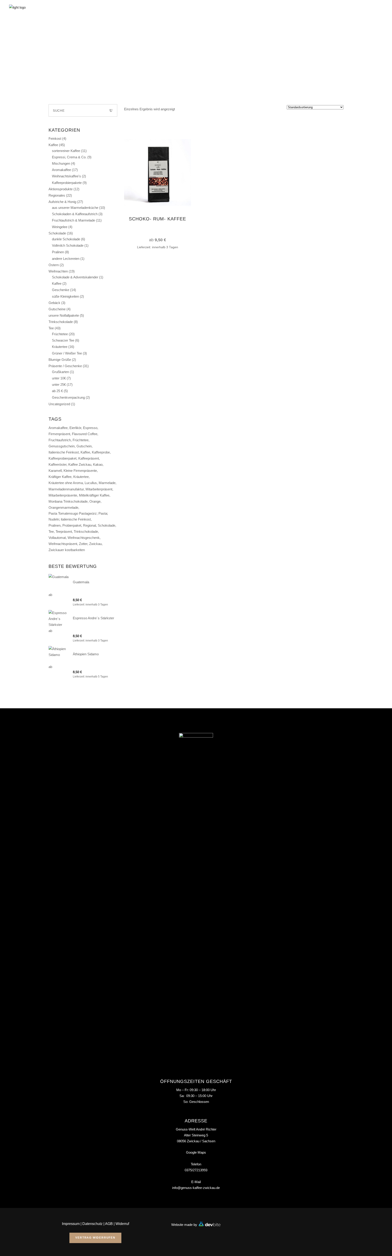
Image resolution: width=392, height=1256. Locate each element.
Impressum (71, 1224)
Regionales (57, 195)
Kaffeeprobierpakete (67, 183)
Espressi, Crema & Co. (69, 157)
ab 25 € (57, 391)
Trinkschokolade (61, 322)
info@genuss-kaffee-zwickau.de (196, 1188)
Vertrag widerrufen (95, 1237)
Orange (94, 501)
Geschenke (60, 290)
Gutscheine (57, 309)
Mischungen (61, 163)
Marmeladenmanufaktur (66, 489)
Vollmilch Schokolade (67, 245)
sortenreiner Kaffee (66, 151)
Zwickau (95, 544)
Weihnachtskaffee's (66, 176)
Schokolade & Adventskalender (75, 277)
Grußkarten (60, 372)
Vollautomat (57, 538)
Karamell (55, 471)
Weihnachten (58, 271)
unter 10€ (59, 378)
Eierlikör (75, 428)
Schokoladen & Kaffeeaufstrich (75, 214)
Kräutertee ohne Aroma (66, 483)
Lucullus (91, 483)
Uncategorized (59, 404)
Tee (51, 328)
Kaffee (53, 145)
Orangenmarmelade (63, 507)
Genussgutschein (62, 446)
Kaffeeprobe (101, 452)
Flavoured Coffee (84, 434)
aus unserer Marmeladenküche (75, 208)
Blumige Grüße (60, 360)
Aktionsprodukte (61, 189)
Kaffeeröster (57, 464)
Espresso (90, 428)
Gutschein (84, 446)
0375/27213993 (196, 1170)
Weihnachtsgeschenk (84, 538)
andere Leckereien (65, 258)
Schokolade (57, 233)
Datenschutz (92, 1224)
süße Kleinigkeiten (65, 296)
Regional (89, 525)
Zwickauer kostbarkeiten (67, 550)
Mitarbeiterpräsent (99, 489)
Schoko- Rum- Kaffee (157, 218)
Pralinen (58, 252)
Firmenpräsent (59, 434)
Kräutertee (59, 347)
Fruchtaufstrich (60, 440)
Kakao (98, 464)
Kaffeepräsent (88, 458)
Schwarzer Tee (63, 340)
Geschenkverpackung (68, 397)
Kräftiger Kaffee (60, 477)
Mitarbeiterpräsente (63, 495)
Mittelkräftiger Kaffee (94, 495)
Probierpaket (71, 525)
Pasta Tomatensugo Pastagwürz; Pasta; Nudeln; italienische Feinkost (78, 516)
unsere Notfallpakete (64, 315)
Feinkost (55, 138)
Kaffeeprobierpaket (62, 458)
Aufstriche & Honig (62, 202)
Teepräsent (64, 531)
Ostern (54, 265)
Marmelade (107, 483)
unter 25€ (59, 384)
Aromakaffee (61, 170)
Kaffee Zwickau (79, 464)
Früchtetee (60, 334)
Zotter (83, 544)
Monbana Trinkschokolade (68, 501)
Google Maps (196, 1152)
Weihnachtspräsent (63, 544)
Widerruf (122, 1224)
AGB (109, 1224)
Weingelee (59, 227)
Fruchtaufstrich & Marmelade (73, 220)
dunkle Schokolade (66, 239)
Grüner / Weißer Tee (67, 353)
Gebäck (54, 303)
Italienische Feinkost (64, 452)
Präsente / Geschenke (65, 366)
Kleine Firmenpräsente (80, 471)
